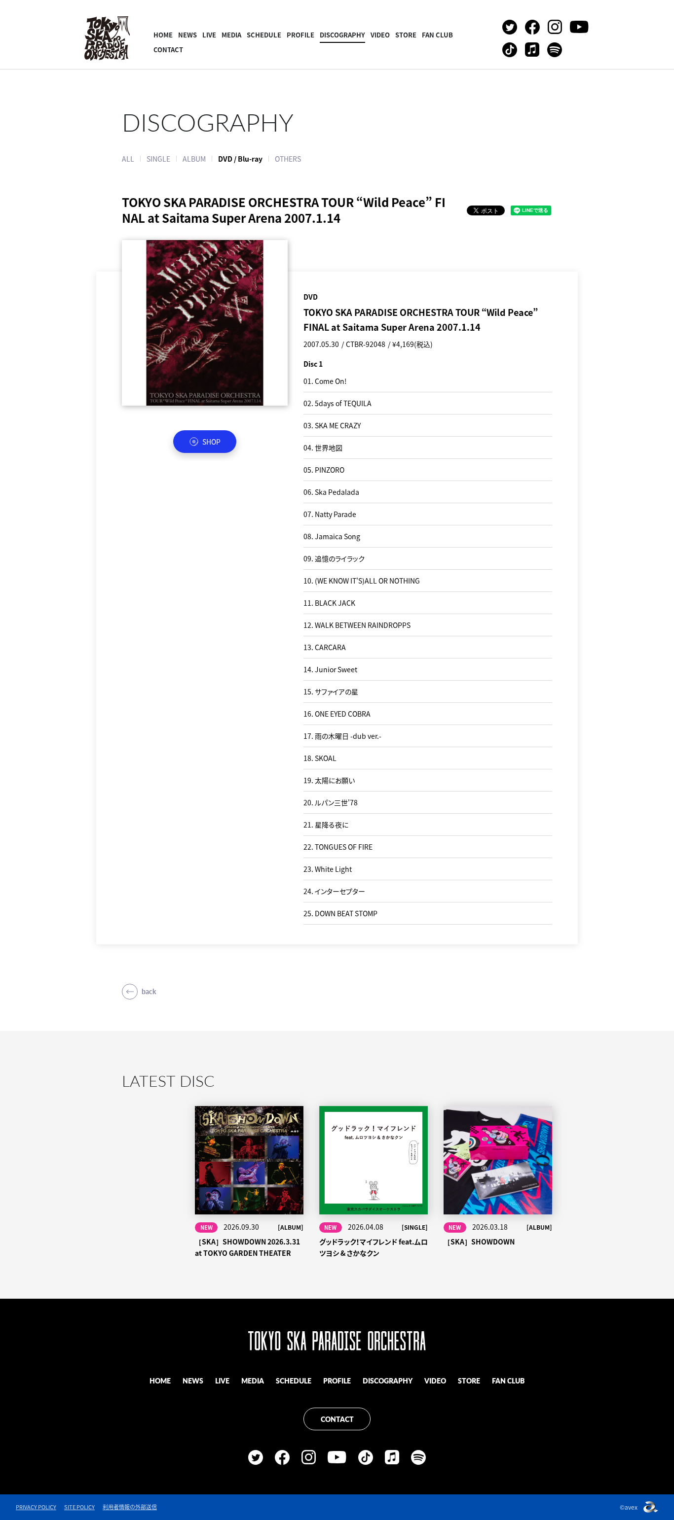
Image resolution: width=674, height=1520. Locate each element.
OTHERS (288, 159)
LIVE (209, 34)
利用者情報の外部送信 (130, 1507)
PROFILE (300, 34)
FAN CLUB (437, 34)
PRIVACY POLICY (36, 1507)
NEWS (187, 34)
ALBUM (194, 159)
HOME (163, 34)
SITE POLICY (79, 1507)
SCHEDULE (264, 34)
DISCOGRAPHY (342, 34)
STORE (405, 34)
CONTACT (168, 49)
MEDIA (231, 34)
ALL (128, 159)
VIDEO (380, 34)
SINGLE (158, 159)
